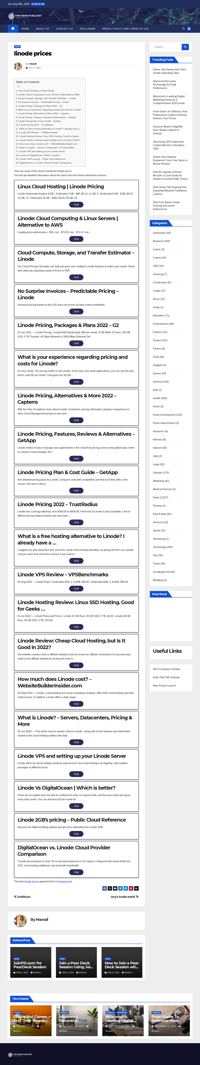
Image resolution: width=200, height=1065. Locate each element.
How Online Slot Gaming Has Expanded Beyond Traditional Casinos (170, 190)
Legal (156, 464)
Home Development (164, 414)
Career (157, 249)
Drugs (156, 307)
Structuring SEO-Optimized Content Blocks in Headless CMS (169, 145)
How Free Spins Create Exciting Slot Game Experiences (166, 205)
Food (156, 357)
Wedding (158, 580)
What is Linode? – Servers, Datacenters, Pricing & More (47, 147)
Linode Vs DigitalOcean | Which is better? (39, 155)
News (17, 46)
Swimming (159, 538)
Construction (160, 282)
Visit (76, 204)
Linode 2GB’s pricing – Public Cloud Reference (42, 159)
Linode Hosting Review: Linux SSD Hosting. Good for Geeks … (50, 136)
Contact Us (64, 28)
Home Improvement (164, 423)
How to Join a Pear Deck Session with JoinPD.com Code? (122, 967)
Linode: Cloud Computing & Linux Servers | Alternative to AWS (48, 94)
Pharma (157, 505)
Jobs (155, 456)
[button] (183, 28)
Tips (155, 555)
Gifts (155, 390)
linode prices (31, 881)
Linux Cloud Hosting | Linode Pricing (36, 90)
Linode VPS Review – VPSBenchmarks (38, 132)
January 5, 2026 (25, 1026)
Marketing (158, 481)
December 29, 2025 (119, 1026)
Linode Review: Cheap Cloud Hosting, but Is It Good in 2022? (49, 140)
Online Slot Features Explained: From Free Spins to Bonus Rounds (170, 160)
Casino (157, 257)
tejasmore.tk (65, 881)
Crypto (156, 290)
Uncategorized (161, 572)
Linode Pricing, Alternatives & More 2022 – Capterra (44, 113)
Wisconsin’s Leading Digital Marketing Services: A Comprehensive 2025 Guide (169, 100)
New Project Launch (164, 685)
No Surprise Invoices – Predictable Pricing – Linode (43, 102)
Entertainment (161, 323)
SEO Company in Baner (166, 669)
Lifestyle (157, 472)
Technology (159, 547)
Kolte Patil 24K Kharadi (166, 677)
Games (157, 373)
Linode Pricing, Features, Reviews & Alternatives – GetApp (47, 117)
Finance (157, 340)
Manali (32, 63)
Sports (156, 530)
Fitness (157, 348)
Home (25, 28)
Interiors (157, 439)
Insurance (158, 431)
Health (156, 398)
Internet (157, 448)
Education (159, 315)
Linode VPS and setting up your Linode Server (42, 151)
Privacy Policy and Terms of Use (125, 28)
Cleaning (158, 274)
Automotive (159, 233)
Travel (156, 563)
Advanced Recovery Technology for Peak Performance (164, 84)
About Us (42, 28)
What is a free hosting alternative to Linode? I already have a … (50, 128)
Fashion (157, 332)
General (157, 381)
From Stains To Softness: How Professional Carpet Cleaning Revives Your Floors (170, 115)
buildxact (23, 896)
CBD (156, 266)
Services (158, 522)
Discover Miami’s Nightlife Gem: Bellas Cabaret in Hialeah (168, 130)
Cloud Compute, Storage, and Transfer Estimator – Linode (47, 98)
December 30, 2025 (73, 1026)
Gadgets (157, 365)
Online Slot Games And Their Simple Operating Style (30, 1020)
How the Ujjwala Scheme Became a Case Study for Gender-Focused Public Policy (170, 175)
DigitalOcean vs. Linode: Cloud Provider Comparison (45, 162)
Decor (156, 299)
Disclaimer (87, 28)
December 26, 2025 (166, 1026)
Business (158, 241)
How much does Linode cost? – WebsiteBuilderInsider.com (48, 144)
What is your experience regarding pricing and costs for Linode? (49, 109)
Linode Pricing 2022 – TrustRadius (36, 125)
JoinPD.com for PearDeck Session (29, 965)
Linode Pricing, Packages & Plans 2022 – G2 (40, 106)
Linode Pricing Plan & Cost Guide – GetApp (39, 121)
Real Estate (159, 514)
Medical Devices (162, 489)
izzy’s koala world (123, 896)
